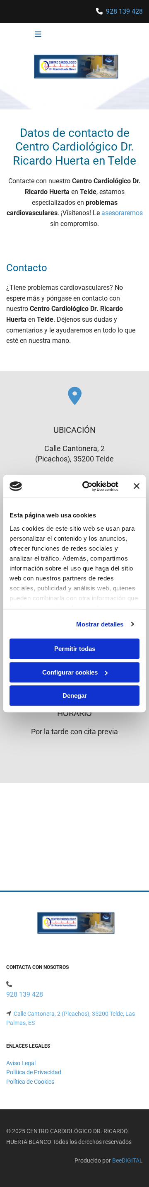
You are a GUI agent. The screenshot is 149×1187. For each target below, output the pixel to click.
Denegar (74, 695)
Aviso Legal (21, 1063)
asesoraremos (122, 213)
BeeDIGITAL (127, 1160)
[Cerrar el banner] (136, 486)
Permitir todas (74, 648)
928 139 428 (124, 11)
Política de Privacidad (33, 1072)
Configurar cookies (70, 672)
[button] (26, 34)
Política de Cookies (30, 1081)
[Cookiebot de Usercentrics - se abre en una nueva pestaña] (87, 486)
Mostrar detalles (100, 624)
